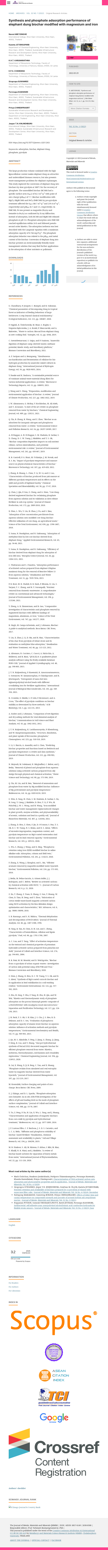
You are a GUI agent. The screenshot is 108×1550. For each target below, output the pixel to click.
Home (11, 13)
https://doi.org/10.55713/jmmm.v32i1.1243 (31, 142)
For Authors (13, 1287)
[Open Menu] (8, 2)
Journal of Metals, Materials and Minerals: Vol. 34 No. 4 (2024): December (66, 1192)
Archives (20, 13)
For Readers (13, 1283)
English (12, 1225)
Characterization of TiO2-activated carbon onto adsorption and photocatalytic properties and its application (54, 1180)
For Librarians (14, 1291)
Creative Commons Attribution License (86, 212)
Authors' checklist (17, 1488)
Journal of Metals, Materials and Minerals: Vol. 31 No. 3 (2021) (49, 1200)
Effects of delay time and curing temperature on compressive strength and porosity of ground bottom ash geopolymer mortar (56, 1197)
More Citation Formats (80, 108)
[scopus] (54, 1336)
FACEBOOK (56, 1540)
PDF (72, 58)
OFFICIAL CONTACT (40, 1540)
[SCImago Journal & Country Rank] (24, 1507)
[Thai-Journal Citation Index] (54, 1408)
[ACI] (54, 1383)
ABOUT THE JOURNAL (20, 1540)
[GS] (54, 1423)
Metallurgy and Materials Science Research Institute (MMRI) (55, 1533)
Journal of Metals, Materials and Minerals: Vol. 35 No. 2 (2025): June (64, 1208)
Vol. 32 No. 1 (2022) (35, 13)
